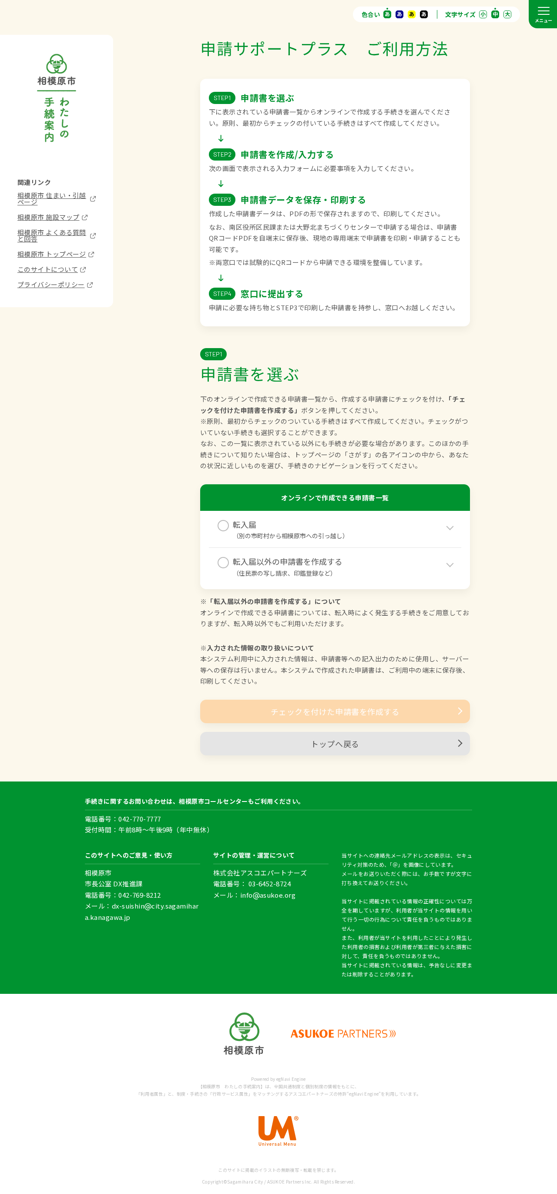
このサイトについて (47, 269)
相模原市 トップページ (51, 253)
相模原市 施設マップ (48, 216)
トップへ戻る (335, 743)
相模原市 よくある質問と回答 (51, 235)
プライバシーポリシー (51, 284)
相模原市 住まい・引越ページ (51, 198)
